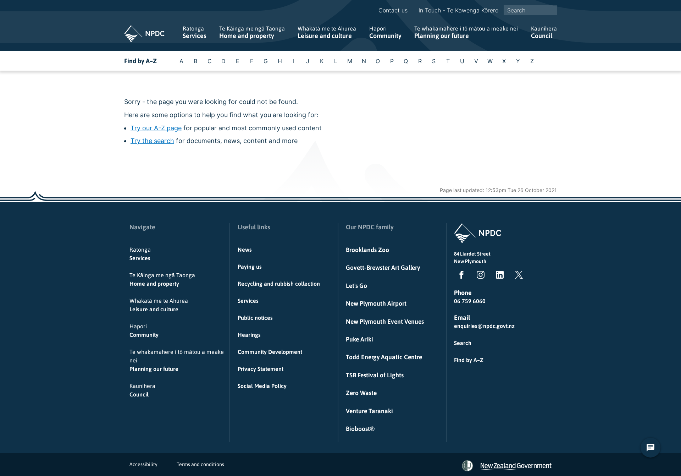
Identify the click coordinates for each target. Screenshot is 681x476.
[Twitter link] (517, 276)
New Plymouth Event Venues (385, 321)
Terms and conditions (200, 464)
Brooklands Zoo (367, 249)
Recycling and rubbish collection (279, 283)
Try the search (152, 140)
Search (462, 343)
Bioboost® (360, 428)
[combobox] (530, 10)
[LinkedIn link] (498, 276)
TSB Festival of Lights (375, 375)
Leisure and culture (327, 32)
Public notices (255, 317)
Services (194, 32)
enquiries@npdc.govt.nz (484, 326)
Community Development (270, 352)
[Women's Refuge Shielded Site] (467, 466)
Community (385, 32)
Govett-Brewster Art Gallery (383, 267)
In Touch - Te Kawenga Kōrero (458, 10)
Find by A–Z (140, 61)
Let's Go (356, 285)
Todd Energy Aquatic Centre (384, 357)
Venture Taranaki (369, 411)
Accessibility (143, 464)
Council (544, 32)
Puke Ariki (359, 339)
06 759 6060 (470, 301)
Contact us (393, 10)
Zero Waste (361, 392)
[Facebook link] (460, 276)
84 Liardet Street (472, 254)
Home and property (252, 32)
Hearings (249, 335)
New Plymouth (470, 261)
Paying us (250, 266)
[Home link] (144, 33)
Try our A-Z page (156, 128)
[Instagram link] (479, 276)
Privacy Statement (260, 369)
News (245, 249)
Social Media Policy (262, 386)
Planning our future (466, 32)
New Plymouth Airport (376, 303)
